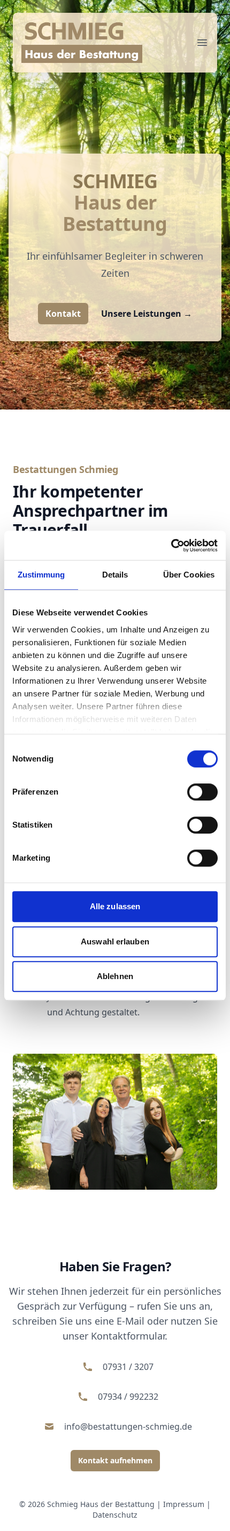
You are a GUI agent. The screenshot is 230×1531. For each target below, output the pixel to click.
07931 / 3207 (128, 1367)
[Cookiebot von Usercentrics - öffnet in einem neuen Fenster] (171, 545)
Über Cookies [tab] (188, 574)
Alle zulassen (115, 906)
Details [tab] (115, 574)
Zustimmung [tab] (41, 574)
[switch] (202, 791)
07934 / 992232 (128, 1396)
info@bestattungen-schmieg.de (128, 1426)
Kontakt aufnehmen (115, 1460)
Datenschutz (115, 1515)
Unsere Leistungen (146, 313)
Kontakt (63, 313)
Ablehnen (115, 976)
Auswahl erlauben (115, 941)
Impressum (183, 1504)
